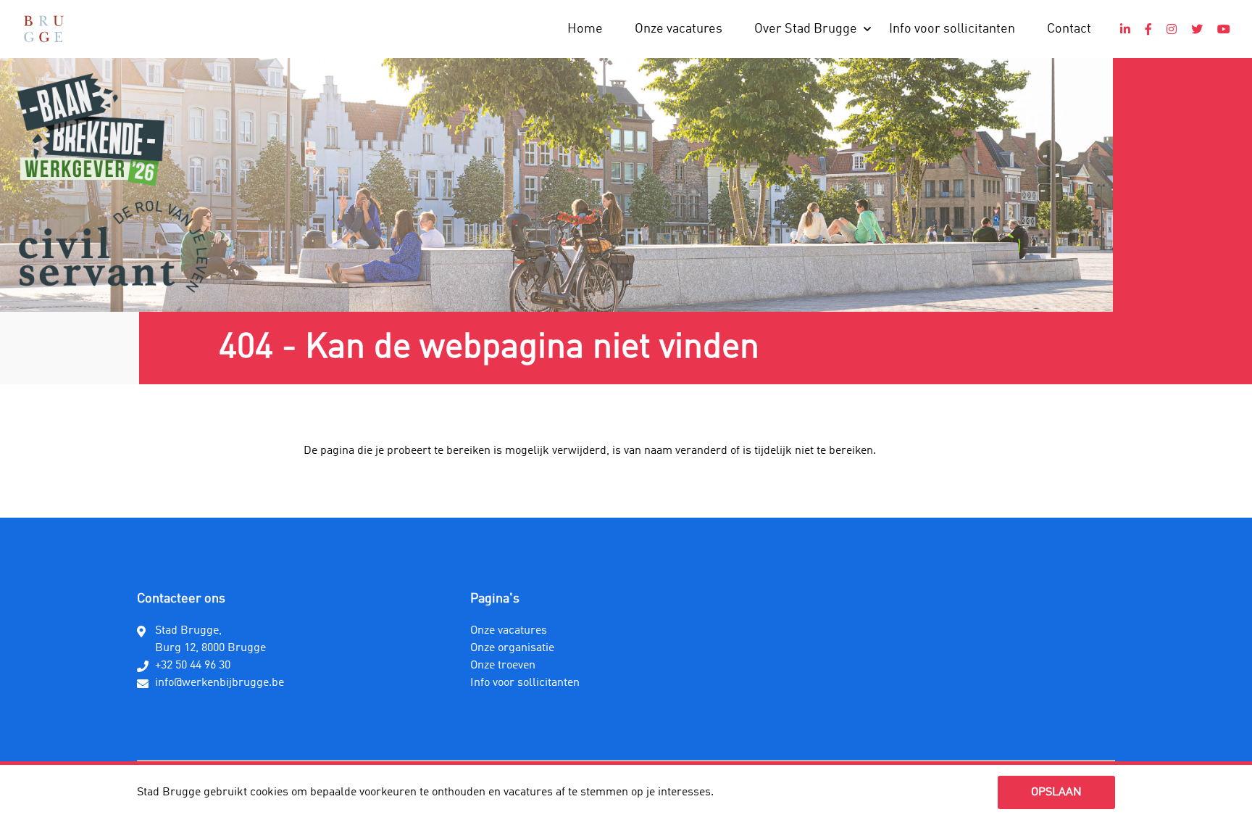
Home (585, 29)
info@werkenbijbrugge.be (219, 683)
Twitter (1197, 29)
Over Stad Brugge (805, 29)
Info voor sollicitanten (952, 29)
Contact (1069, 29)
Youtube (1223, 29)
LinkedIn (1125, 29)
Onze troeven (502, 665)
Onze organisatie (512, 648)
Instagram (1172, 29)
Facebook (1148, 29)
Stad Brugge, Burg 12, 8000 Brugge (210, 639)
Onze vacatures (678, 29)
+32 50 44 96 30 (192, 665)
